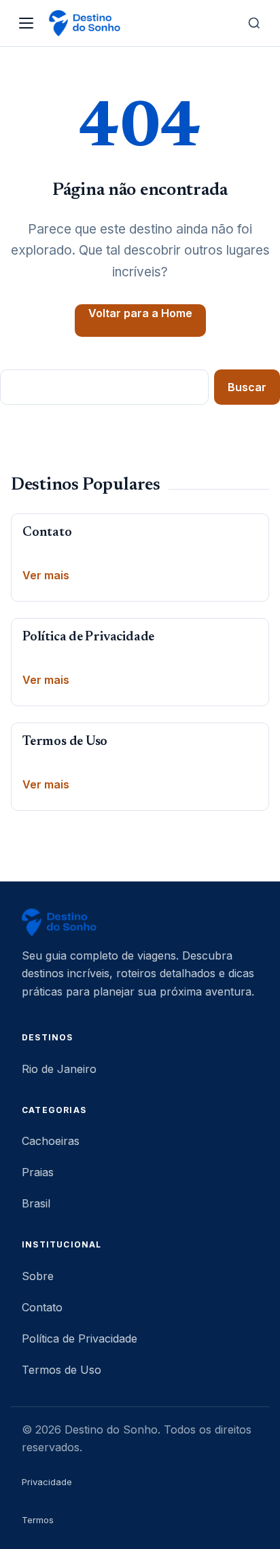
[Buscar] (254, 23)
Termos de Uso (64, 741)
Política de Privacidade (88, 637)
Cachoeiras (51, 1141)
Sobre (38, 1276)
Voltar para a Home (140, 313)
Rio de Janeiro (59, 1069)
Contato (47, 532)
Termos (38, 1519)
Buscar (247, 387)
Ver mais (45, 575)
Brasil (36, 1203)
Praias (38, 1172)
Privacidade (47, 1481)
